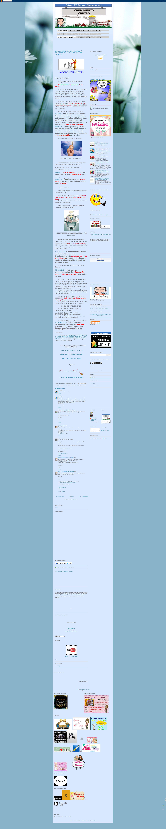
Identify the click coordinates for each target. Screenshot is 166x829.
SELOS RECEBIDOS (82, 37)
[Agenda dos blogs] (81, 729)
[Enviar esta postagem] (78, 383)
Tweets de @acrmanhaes (60, 666)
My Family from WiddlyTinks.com (83, 689)
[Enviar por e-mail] (80, 383)
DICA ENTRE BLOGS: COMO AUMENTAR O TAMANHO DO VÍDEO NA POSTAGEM (102, 171)
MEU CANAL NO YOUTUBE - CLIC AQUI (71, 354)
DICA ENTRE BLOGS (95, 37)
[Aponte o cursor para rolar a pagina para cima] (163, 805)
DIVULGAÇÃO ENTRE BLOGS (66, 37)
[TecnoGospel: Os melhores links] (64, 571)
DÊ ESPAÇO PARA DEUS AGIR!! (97, 79)
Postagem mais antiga (83, 496)
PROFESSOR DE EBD (94, 30)
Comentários (93, 431)
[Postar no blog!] (82, 383)
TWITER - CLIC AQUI (62, 487)
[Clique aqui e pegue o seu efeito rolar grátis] (165, 799)
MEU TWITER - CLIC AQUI (71, 358)
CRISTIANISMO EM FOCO (63, 453)
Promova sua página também (94, 385)
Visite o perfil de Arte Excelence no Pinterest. (98, 438)
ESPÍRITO (60, 34)
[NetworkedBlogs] (100, 258)
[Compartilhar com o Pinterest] (85, 383)
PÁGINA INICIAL (62, 30)
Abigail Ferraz (61, 425)
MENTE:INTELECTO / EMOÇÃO (73, 34)
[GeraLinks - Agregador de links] (76, 751)
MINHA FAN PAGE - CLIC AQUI (71, 350)
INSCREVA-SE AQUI (105, 430)
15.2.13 (59, 393)
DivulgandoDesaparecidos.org (71, 631)
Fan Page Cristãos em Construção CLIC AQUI (66, 482)
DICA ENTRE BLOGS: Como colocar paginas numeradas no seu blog (102, 179)
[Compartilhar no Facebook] (84, 383)
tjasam (85, 820)
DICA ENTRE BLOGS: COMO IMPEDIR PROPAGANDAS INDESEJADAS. (102, 149)
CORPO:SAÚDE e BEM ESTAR (91, 34)
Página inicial (71, 496)
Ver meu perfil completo (94, 422)
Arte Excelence (92, 383)
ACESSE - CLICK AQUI (71, 656)
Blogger (94, 820)
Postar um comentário (61, 491)
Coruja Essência (61, 406)
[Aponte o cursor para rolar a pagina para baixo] (163, 809)
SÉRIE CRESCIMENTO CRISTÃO (78, 30)
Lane (59, 390)
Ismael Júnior (61, 437)
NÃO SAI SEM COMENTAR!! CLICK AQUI (71, 377)
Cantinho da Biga (64, 433)
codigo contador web (100, 370)
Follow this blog (100, 260)
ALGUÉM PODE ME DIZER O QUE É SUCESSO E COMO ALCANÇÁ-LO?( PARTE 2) (71, 337)
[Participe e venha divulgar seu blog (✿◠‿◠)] (91, 751)
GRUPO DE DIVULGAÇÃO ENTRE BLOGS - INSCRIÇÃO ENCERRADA (102, 143)
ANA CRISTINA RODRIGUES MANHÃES (66, 410)
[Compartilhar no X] (83, 383)
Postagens (93, 429)
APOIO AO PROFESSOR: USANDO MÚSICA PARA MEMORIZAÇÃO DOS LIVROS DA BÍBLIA (102, 163)
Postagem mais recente (59, 496)
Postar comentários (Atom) (73, 499)
